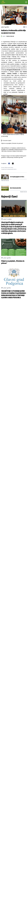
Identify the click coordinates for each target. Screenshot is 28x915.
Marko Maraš (10, 36)
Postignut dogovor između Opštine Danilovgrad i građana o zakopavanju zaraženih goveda (13, 156)
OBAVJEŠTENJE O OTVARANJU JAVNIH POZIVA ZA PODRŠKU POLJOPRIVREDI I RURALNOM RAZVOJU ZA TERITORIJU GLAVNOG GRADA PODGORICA (13, 149)
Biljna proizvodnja (9, 167)
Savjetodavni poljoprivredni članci (8, 169)
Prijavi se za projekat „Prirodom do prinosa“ (12, 143)
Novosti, (3, 167)
